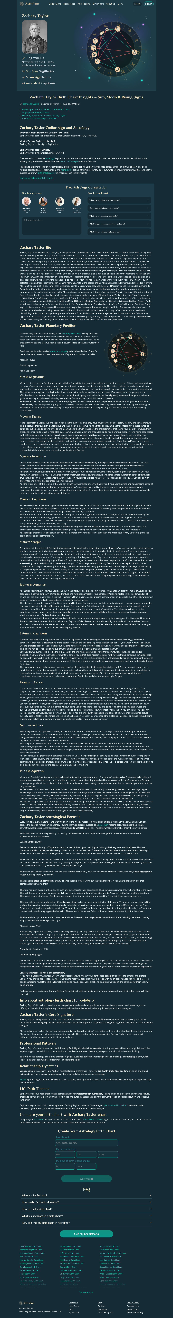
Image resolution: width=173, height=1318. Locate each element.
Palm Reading (84, 3)
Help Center (74, 1306)
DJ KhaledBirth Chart (109, 1281)
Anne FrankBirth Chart (29, 1277)
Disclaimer (102, 1309)
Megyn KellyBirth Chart (109, 1246)
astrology (50, 158)
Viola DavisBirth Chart (109, 1249)
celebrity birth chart (71, 333)
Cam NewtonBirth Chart (110, 1270)
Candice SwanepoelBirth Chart (113, 1284)
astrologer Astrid (31, 103)
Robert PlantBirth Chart (110, 1287)
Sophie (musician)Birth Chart (32, 1263)
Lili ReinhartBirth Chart (69, 1274)
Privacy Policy (133, 1302)
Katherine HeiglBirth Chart (31, 1249)
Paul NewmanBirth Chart (110, 1256)
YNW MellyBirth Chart (29, 1256)
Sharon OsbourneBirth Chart (32, 1253)
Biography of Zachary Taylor (35, 112)
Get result (86, 1178)
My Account (74, 1312)
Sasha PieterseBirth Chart (111, 1267)
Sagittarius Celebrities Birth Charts (36, 178)
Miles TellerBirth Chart (109, 1277)
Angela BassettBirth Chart (111, 1274)
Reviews (101, 1306)
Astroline (28, 1303)
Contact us (73, 1302)
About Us (110, 3)
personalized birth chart (115, 1105)
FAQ (71, 1309)
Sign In (148, 3)
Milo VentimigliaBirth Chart (31, 1260)
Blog (100, 1302)
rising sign (66, 169)
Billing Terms (132, 1309)
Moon (23, 1079)
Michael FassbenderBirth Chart (113, 1253)
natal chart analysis (69, 161)
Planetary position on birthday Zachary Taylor (44, 115)
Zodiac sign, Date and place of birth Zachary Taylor (46, 109)
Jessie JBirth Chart (27, 1274)
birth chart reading (47, 172)
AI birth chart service (92, 1119)
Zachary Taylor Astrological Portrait (39, 118)
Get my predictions (86, 1233)
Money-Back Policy (135, 1312)
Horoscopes (69, 3)
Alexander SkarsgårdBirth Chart (73, 1287)
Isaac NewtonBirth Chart (30, 1246)
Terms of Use (133, 1306)
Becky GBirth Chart (68, 1267)
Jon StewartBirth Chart (69, 1249)
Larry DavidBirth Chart (69, 1277)
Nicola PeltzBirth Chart (29, 1270)
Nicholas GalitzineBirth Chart (72, 1263)
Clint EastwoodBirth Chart (71, 1270)
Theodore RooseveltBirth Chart (33, 1284)
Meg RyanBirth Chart (69, 1284)
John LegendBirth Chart (70, 1281)
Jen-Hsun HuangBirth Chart (31, 1281)
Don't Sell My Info (105, 1312)
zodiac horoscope (58, 351)
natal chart (103, 824)
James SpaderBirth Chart (70, 1246)
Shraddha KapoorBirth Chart (72, 1256)
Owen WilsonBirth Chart (110, 1263)
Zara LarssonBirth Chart (30, 1267)
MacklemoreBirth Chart (70, 1260)
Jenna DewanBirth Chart (30, 1287)
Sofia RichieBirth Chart (69, 1253)
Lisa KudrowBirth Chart (110, 1260)
